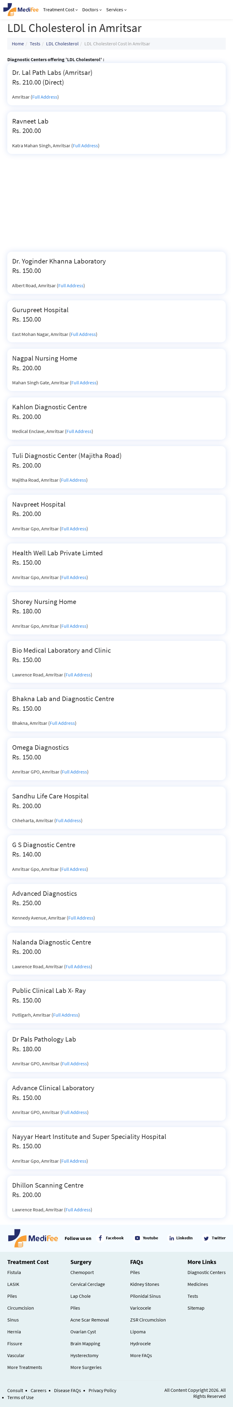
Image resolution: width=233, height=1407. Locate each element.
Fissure (14, 1343)
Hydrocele (140, 1343)
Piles (12, 1296)
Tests (35, 43)
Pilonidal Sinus (145, 1296)
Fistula (14, 1272)
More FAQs (141, 1355)
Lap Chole (80, 1296)
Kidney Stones (144, 1284)
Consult (15, 1390)
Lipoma (138, 1331)
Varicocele (140, 1308)
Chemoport (82, 1272)
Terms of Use (20, 1397)
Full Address (44, 97)
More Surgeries (86, 1367)
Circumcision (20, 1308)
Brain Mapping (85, 1343)
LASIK (13, 1284)
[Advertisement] (116, 206)
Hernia (14, 1331)
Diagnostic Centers (206, 1272)
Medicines (197, 1284)
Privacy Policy (102, 1390)
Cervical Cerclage (87, 1284)
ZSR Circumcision (148, 1320)
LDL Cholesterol (62, 43)
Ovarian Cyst (83, 1331)
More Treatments (24, 1367)
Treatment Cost (58, 9)
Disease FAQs (67, 1390)
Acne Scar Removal (89, 1320)
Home (18, 43)
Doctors (90, 9)
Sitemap (195, 1308)
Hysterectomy (84, 1355)
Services (114, 9)
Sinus (13, 1320)
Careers (38, 1390)
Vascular (16, 1355)
